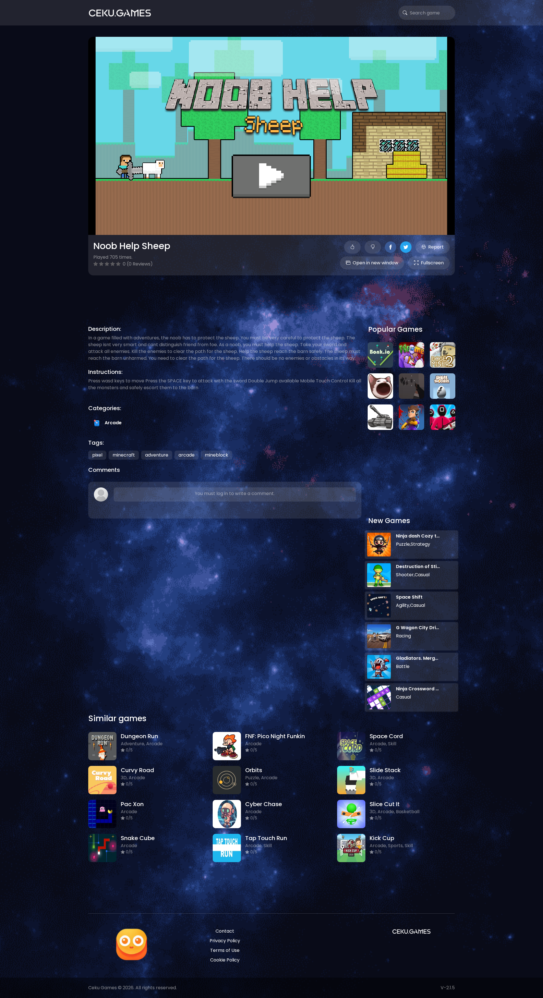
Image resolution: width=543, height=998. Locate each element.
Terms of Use (225, 950)
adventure (156, 455)
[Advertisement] (271, 294)
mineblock (216, 455)
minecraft (124, 455)
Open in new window (375, 263)
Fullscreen (432, 263)
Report (436, 247)
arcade (186, 455)
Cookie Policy (225, 960)
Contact (225, 931)
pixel (97, 455)
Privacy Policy (225, 940)
